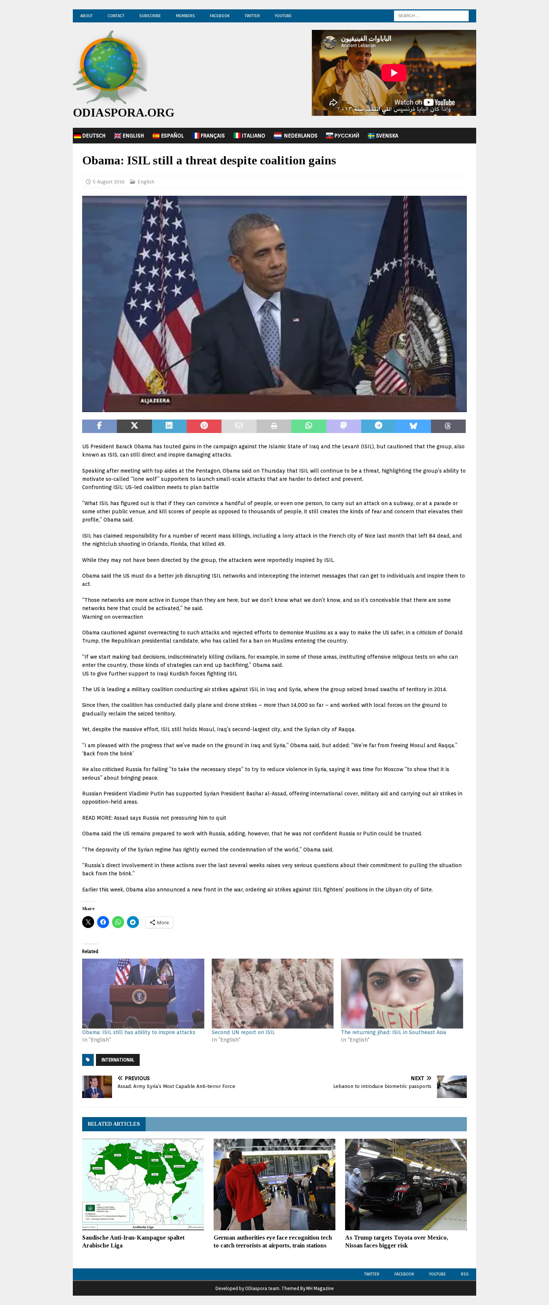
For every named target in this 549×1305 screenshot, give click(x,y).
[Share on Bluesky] (413, 426)
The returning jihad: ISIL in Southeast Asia (393, 1032)
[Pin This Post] (204, 426)
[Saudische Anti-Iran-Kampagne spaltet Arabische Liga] (143, 1184)
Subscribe (150, 15)
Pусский (346, 136)
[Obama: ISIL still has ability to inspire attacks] (143, 994)
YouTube (283, 15)
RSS (465, 1274)
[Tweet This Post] (134, 426)
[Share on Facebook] (99, 426)
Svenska (387, 136)
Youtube (437, 1274)
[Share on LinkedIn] (169, 426)
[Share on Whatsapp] (308, 426)
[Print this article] (274, 426)
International (118, 1060)
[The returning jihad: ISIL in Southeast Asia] (402, 994)
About (86, 15)
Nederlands (300, 136)
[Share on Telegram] (378, 426)
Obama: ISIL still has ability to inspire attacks (138, 1032)
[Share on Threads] (448, 426)
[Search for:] (431, 15)
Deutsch (94, 136)
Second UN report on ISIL (243, 1032)
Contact (116, 15)
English (133, 136)
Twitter (252, 15)
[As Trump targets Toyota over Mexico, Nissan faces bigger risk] (406, 1184)
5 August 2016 (109, 182)
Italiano (253, 136)
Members (185, 15)
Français (213, 136)
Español (172, 136)
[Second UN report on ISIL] (273, 994)
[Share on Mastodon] (343, 426)
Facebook (220, 15)
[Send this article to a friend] (238, 426)
